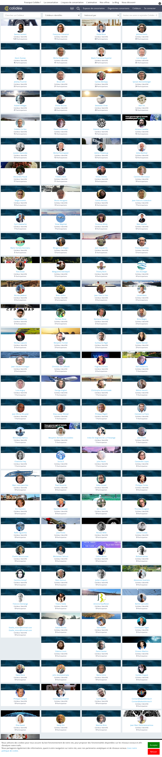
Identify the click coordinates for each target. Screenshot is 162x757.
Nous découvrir (129, 2)
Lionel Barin (142, 295)
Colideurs (137, 8)
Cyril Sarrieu (101, 699)
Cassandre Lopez (142, 461)
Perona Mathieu (20, 319)
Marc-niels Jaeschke (20, 485)
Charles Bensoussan (20, 556)
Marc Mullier (142, 224)
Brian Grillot (61, 295)
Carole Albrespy (101, 82)
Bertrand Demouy (101, 319)
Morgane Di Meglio (61, 248)
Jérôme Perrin (141, 34)
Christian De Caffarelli (61, 366)
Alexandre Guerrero (142, 580)
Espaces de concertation (94, 8)
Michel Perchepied (60, 153)
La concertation (51, 2)
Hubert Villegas (20, 105)
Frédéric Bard (60, 176)
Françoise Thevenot (61, 34)
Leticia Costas (141, 532)
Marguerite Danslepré (61, 271)
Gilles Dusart (101, 485)
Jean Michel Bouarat (20, 414)
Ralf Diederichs (142, 366)
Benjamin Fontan (61, 343)
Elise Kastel (20, 725)
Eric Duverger (141, 271)
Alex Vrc (142, 105)
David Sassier (101, 651)
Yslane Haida (61, 604)
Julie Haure (101, 461)
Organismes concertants (118, 8)
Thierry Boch (101, 271)
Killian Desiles (101, 176)
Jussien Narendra (20, 153)
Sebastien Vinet (101, 105)
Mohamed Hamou (20, 437)
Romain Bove (60, 319)
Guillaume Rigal (101, 343)
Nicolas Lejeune (20, 343)
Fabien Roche (60, 627)
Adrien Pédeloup (101, 153)
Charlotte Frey (20, 461)
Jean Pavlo (141, 437)
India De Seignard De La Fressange (101, 437)
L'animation (91, 2)
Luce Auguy (20, 390)
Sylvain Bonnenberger (142, 82)
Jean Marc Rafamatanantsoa (141, 725)
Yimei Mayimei (61, 224)
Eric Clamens (20, 509)
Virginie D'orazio (101, 366)
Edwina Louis (60, 651)
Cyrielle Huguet (142, 675)
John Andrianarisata (61, 675)
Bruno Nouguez (60, 200)
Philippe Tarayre (20, 699)
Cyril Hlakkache (20, 224)
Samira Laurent (20, 34)
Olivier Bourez (61, 105)
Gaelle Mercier (142, 343)
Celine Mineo (101, 556)
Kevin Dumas (20, 58)
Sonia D (61, 461)
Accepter (154, 745)
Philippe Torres (142, 485)
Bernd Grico (101, 675)
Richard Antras (142, 556)
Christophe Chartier (61, 699)
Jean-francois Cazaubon (141, 200)
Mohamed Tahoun (60, 556)
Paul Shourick (60, 485)
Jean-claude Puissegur (20, 366)
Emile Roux (101, 34)
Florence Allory (101, 224)
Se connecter (150, 8)
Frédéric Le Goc (20, 129)
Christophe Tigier (142, 627)
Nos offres (104, 2)
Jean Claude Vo (101, 248)
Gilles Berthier (141, 153)
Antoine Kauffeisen (101, 604)
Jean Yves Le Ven (101, 295)
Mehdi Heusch (142, 390)
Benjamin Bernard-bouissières (61, 437)
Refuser (153, 751)
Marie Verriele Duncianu (20, 248)
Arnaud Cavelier (141, 129)
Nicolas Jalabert (20, 295)
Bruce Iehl (61, 82)
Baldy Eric (61, 725)
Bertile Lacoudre (141, 604)
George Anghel (61, 390)
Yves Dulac (20, 271)
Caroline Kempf (20, 580)
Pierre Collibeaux (61, 129)
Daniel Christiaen (61, 509)
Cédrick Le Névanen (101, 129)
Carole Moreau (101, 200)
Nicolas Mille (101, 532)
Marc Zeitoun (60, 580)
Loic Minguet (142, 58)
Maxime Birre (101, 725)
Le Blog (115, 2)
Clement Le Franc (142, 414)
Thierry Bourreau (142, 248)
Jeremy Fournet (20, 82)
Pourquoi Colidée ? (32, 2)
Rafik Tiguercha (20, 532)
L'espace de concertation (72, 2)
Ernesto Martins (141, 651)
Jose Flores (60, 532)
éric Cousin (101, 509)
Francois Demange (20, 604)
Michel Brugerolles (60, 58)
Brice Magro (142, 319)
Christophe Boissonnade (101, 390)
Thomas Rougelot (142, 509)
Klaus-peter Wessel (61, 414)
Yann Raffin (101, 627)
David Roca (20, 675)
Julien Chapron (101, 580)
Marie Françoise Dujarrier (101, 58)
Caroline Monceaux (142, 176)
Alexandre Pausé (20, 176)
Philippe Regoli (101, 414)
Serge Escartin (20, 200)
